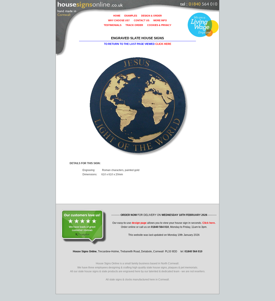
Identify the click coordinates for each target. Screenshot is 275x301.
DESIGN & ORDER (151, 15)
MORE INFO (160, 20)
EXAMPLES (130, 15)
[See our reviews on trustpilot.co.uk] (164, 211)
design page (139, 222)
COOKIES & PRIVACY (159, 25)
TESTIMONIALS (112, 25)
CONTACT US (141, 20)
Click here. (208, 222)
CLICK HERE (163, 43)
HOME (116, 15)
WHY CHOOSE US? (119, 20)
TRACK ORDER (134, 25)
